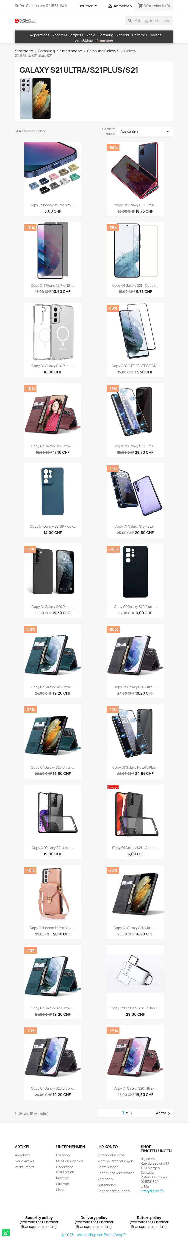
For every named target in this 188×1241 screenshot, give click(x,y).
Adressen (105, 1179)
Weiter (163, 1113)
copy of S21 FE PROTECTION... (135, 366)
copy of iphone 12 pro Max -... (53, 205)
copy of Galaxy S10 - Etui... (135, 205)
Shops (61, 1190)
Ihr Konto (107, 1146)
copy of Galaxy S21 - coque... (135, 285)
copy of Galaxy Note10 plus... (135, 767)
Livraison (63, 1155)
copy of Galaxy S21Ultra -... (53, 848)
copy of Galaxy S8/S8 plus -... (53, 526)
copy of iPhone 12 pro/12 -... (53, 285)
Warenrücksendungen (115, 1161)
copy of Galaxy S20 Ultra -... (53, 446)
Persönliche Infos (111, 1155)
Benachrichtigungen (113, 1191)
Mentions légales (69, 1161)
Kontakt (62, 1178)
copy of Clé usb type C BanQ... (135, 1008)
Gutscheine (106, 1185)
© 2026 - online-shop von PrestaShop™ (94, 1235)
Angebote (23, 1155)
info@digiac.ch (152, 1191)
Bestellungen (108, 1167)
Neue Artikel (24, 1161)
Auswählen (146, 131)
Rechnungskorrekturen (116, 1173)
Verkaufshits (25, 1167)
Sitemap (62, 1184)
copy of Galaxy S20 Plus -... (52, 366)
